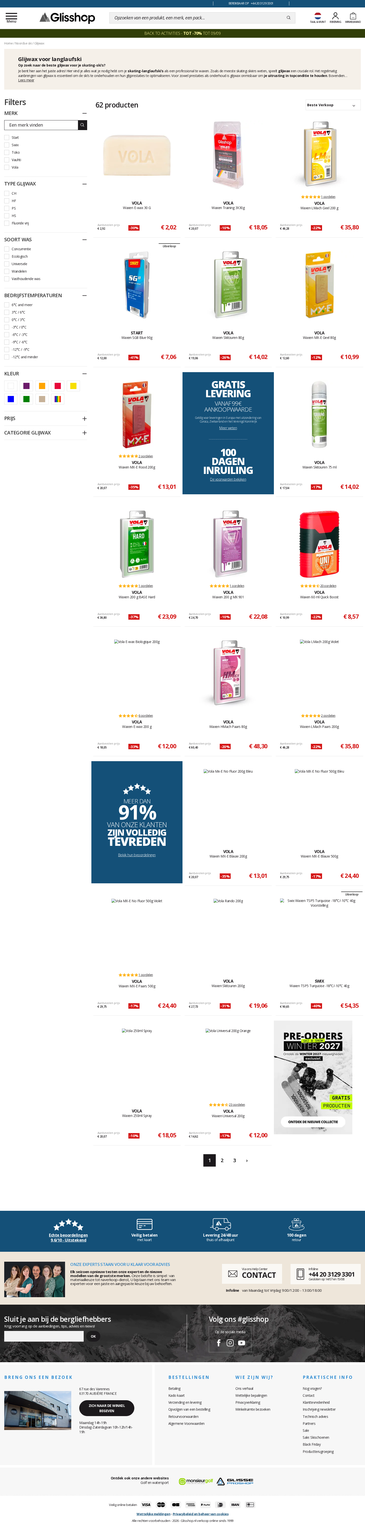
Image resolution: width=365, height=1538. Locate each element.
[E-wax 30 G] (137, 155)
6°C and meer (22, 304)
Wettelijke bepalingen (251, 1395)
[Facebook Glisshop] (218, 1343)
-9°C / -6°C (20, 342)
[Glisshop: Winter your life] (67, 18)
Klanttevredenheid (316, 1402)
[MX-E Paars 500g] (136, 933)
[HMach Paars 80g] (228, 674)
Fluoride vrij (20, 223)
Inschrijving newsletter (319, 1409)
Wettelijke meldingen (153, 1514)
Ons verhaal (244, 1388)
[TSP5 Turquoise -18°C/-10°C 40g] (319, 933)
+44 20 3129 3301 (332, 1274)
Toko (16, 152)
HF (14, 200)
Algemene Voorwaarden (186, 1423)
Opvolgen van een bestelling (189, 1409)
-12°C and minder (25, 357)
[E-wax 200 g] (137, 674)
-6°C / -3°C (20, 334)
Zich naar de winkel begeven (107, 1408)
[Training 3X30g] (228, 155)
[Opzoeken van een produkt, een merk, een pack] (288, 18)
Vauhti (16, 159)
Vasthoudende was (26, 278)
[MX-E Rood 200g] (137, 414)
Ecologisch (20, 256)
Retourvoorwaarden (183, 1416)
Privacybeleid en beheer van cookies (201, 1514)
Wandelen (19, 271)
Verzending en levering (185, 1402)
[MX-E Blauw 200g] (228, 803)
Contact (309, 1395)
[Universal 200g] (228, 1063)
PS (14, 208)
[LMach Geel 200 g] (319, 155)
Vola (15, 167)
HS (14, 215)
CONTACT (259, 1275)
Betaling (174, 1388)
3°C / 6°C (18, 312)
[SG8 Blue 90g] (137, 285)
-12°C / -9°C (20, 349)
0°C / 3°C (18, 319)
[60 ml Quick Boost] (319, 544)
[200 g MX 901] (228, 544)
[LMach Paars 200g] (319, 674)
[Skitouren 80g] (228, 285)
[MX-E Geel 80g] (319, 285)
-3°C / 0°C (19, 327)
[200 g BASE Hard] (137, 544)
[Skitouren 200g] (228, 933)
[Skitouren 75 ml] (319, 414)
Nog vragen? (312, 1388)
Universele (19, 263)
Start (15, 137)
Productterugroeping (318, 1451)
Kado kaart (176, 1395)
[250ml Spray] (137, 1063)
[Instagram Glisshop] (230, 1343)
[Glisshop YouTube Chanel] (241, 1343)
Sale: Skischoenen (316, 1437)
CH (14, 193)
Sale (306, 1430)
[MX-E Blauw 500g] (319, 803)
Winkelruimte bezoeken (252, 1409)
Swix (15, 145)
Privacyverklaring (247, 1402)
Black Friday (312, 1444)
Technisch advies (315, 1416)
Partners (309, 1423)
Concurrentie (21, 249)
